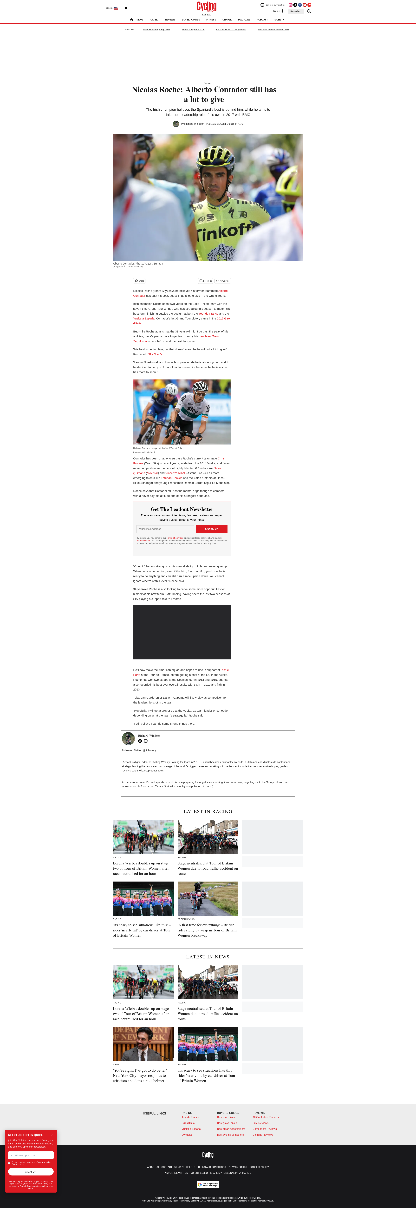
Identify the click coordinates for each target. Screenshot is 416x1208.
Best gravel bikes (227, 1123)
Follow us (207, 281)
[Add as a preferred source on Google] (208, 1184)
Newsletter (224, 281)
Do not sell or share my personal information (220, 1173)
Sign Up (30, 1171)
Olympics (187, 1134)
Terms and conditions (212, 1167)
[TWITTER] (141, 741)
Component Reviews (265, 1129)
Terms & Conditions (28, 1186)
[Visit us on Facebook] (300, 5)
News (139, 19)
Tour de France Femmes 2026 (273, 29)
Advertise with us (176, 1173)
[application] (182, 632)
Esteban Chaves (171, 478)
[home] (131, 20)
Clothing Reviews (263, 1134)
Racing (154, 19)
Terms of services (175, 538)
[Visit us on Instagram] (290, 5)
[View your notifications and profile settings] (126, 8)
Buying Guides (191, 19)
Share (141, 281)
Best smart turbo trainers (231, 1129)
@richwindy (149, 750)
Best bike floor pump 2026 (156, 29)
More (278, 19)
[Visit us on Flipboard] (309, 5)
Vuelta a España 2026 (193, 29)
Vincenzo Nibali (175, 473)
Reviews (170, 19)
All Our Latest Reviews (266, 1117)
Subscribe (295, 11)
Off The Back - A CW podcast (231, 29)
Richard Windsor (194, 123)
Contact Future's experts (178, 1167)
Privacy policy (237, 1167)
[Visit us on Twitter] (295, 5)
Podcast (262, 19)
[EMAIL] (146, 741)
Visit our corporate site (249, 1198)
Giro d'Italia (188, 1123)
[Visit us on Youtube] (305, 5)
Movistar (152, 473)
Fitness (211, 19)
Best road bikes (226, 1117)
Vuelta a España (144, 318)
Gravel (227, 19)
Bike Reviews (260, 1123)
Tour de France (208, 313)
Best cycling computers (230, 1134)
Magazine (244, 19)
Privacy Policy (42, 1183)
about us (153, 1167)
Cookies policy (259, 1167)
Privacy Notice (143, 540)
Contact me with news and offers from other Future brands (31, 1163)
